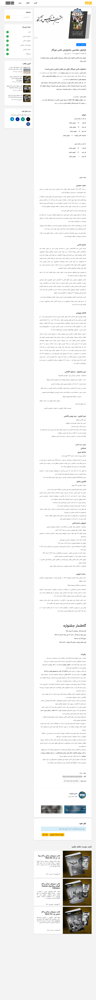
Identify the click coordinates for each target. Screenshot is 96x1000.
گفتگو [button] (28, 3)
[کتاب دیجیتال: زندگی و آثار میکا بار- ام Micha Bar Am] (77, 864)
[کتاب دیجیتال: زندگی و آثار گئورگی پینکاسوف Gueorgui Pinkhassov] (77, 892)
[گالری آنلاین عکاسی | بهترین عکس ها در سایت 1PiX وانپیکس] (88, 3)
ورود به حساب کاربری (56, 835)
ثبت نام (8, 3)
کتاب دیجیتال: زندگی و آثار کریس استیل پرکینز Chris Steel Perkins (15, 96)
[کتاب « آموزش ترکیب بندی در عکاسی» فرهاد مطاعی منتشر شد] (27, 70)
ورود (12, 3)
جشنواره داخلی (81, 45)
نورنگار (81, 773)
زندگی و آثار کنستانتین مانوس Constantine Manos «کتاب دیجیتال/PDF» (16, 78)
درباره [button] (20, 3)
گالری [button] (35, 3)
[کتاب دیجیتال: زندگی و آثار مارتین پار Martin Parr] (77, 920)
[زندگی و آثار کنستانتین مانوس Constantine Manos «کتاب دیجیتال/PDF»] (27, 80)
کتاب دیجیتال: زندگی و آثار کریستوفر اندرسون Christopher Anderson (14, 87)
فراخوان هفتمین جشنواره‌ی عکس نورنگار (72, 776)
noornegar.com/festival (54, 684)
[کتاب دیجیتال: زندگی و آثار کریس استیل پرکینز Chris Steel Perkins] (27, 98)
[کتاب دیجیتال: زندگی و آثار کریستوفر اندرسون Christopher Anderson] (27, 89)
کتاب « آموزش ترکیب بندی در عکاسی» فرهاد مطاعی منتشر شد (15, 68)
